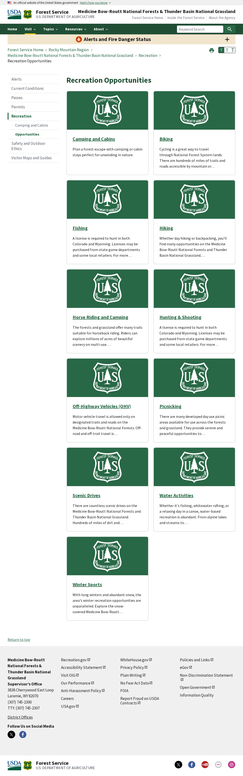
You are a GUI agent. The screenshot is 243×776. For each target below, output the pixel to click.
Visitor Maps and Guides (31, 157)
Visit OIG (68, 675)
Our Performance (75, 683)
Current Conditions (27, 88)
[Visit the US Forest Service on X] (178, 764)
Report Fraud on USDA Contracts (139, 701)
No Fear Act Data (134, 683)
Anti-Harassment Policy (81, 690)
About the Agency (222, 17)
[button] (212, 49)
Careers (67, 698)
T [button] (221, 50)
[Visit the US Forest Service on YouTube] (205, 764)
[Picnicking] (194, 378)
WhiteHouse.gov (134, 659)
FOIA (124, 690)
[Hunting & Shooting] (194, 288)
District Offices (20, 717)
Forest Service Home (147, 17)
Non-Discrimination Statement (206, 675)
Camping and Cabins (31, 125)
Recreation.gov (74, 659)
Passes (17, 97)
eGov (184, 667)
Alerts (16, 79)
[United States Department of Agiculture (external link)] (15, 14)
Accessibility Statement (81, 667)
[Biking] (194, 110)
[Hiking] (194, 199)
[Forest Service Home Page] (27, 14)
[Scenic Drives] (107, 467)
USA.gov (68, 706)
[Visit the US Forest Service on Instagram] (231, 764)
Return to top (19, 639)
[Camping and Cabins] (107, 110)
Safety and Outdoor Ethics (28, 146)
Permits (18, 107)
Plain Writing (131, 675)
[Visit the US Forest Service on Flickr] (218, 764)
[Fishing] (107, 199)
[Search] (229, 29)
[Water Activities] (194, 467)
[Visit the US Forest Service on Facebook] (192, 764)
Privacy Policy (132, 667)
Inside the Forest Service (186, 17)
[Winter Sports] (107, 556)
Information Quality (197, 695)
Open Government (195, 687)
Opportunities (27, 134)
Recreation (21, 116)
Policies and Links (195, 659)
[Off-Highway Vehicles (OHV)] (107, 378)
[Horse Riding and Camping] (107, 288)
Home (12, 29)
